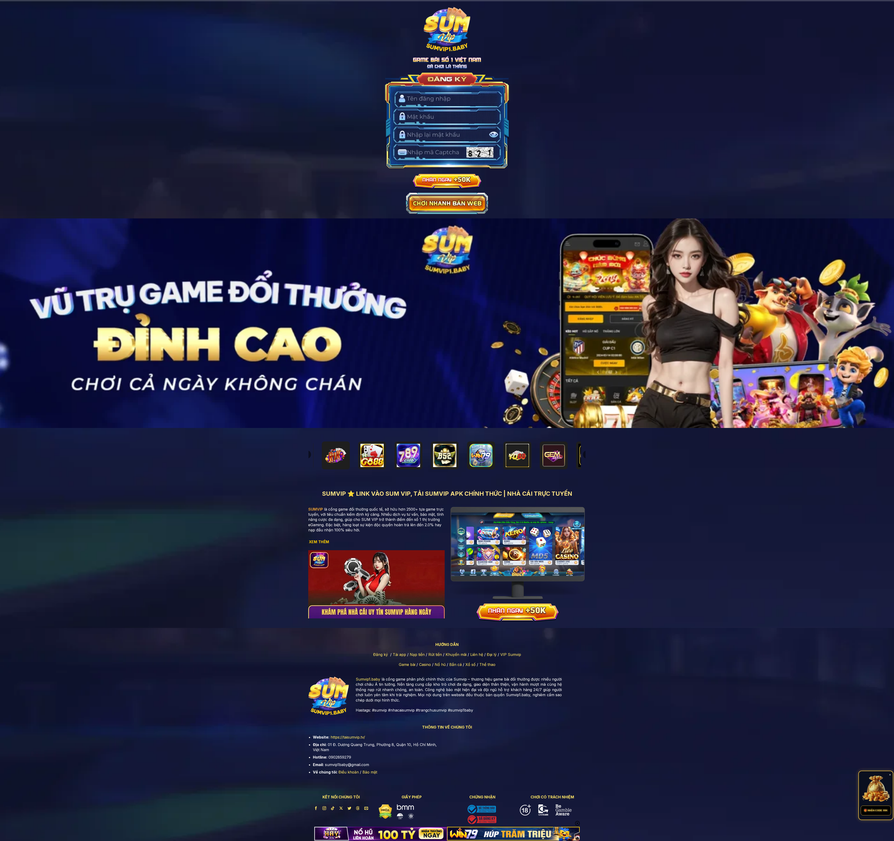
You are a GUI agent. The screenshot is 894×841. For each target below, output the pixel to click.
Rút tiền (435, 654)
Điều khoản (349, 772)
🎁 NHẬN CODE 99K (876, 810)
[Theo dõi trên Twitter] (349, 808)
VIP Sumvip (510, 654)
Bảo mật (369, 772)
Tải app (399, 654)
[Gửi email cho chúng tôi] (366, 808)
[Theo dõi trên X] (341, 808)
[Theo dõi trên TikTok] (333, 808)
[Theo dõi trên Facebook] (316, 808)
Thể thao (487, 664)
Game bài (407, 664)
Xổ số (470, 664)
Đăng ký (380, 654)
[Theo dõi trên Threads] (358, 808)
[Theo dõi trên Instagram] (324, 808)
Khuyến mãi (456, 654)
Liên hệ (476, 654)
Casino (425, 664)
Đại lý (492, 654)
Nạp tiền (417, 654)
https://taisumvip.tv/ (348, 737)
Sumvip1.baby (368, 679)
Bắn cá (455, 664)
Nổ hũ (440, 664)
